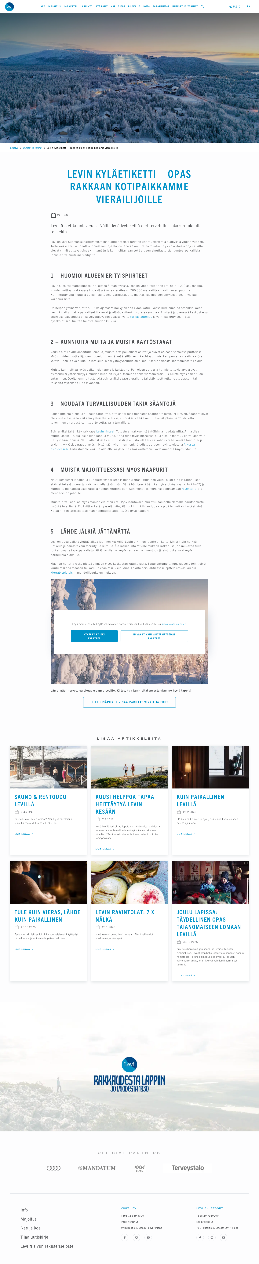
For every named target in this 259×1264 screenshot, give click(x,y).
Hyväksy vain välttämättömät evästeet (154, 636)
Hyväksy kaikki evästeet (94, 636)
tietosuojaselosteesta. (174, 624)
